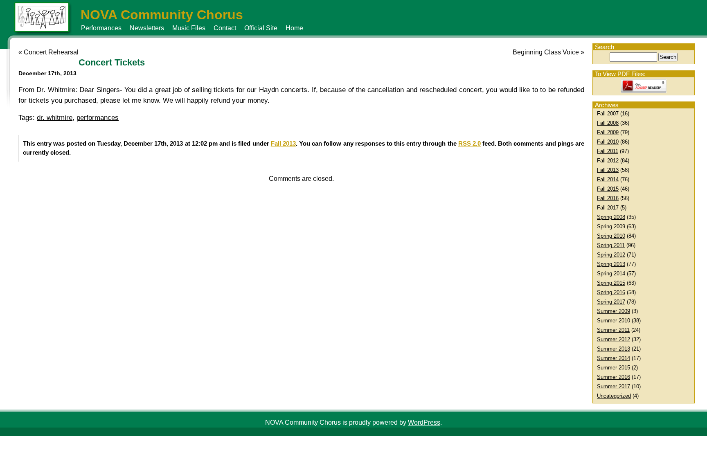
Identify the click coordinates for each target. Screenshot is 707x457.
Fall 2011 (607, 151)
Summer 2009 (613, 311)
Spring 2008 (611, 217)
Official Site (260, 28)
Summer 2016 (613, 377)
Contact (225, 28)
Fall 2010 (608, 142)
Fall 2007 (608, 113)
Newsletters (147, 28)
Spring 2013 (611, 264)
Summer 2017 (613, 386)
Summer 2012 (613, 339)
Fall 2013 (608, 170)
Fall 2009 (608, 132)
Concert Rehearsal (51, 52)
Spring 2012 (611, 255)
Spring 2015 (611, 283)
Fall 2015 (608, 189)
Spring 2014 (611, 273)
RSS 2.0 (469, 143)
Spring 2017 (611, 302)
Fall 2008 (608, 123)
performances (98, 118)
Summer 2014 (613, 358)
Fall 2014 (608, 179)
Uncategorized (614, 396)
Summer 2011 (613, 330)
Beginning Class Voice (546, 52)
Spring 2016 (611, 292)
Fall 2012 (608, 161)
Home (294, 28)
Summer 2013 (613, 349)
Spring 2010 (611, 236)
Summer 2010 (613, 320)
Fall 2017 (608, 208)
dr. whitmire (54, 118)
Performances (101, 28)
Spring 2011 (611, 245)
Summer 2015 (613, 368)
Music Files (188, 28)
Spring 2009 (611, 226)
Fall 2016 (608, 198)
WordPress (424, 422)
